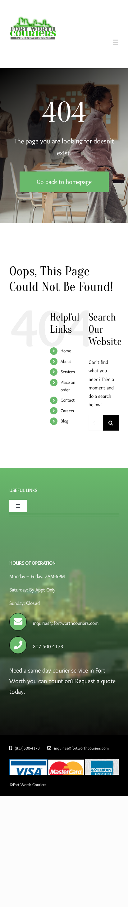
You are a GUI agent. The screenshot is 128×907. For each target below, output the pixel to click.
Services (68, 371)
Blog (64, 421)
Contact (68, 400)
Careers (67, 410)
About (66, 361)
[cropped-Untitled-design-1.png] (33, 11)
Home (66, 351)
